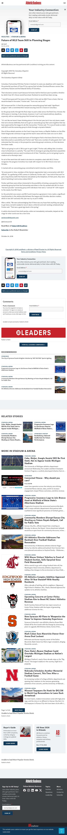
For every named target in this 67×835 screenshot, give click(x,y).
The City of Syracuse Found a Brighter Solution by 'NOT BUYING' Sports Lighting (26, 358)
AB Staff (4, 44)
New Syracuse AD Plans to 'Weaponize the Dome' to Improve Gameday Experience (45, 617)
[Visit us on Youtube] (36, 790)
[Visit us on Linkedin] (32, 790)
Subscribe (5, 230)
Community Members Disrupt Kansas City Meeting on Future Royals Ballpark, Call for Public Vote (26, 379)
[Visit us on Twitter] (40, 790)
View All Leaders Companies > (33, 345)
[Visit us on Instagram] (28, 790)
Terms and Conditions (28, 252)
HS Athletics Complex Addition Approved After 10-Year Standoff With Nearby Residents (45, 579)
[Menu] (2, 3)
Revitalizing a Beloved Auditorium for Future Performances (42, 438)
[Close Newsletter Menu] (65, 9)
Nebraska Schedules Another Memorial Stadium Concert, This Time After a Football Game (43, 673)
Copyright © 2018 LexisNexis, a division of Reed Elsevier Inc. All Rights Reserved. (34, 249)
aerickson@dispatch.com (10, 218)
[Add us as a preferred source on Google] (26, 50)
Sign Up (34, 30)
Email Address (34, 21)
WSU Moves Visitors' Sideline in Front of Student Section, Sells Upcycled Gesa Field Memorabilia (44, 560)
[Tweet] (16, 50)
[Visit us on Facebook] (24, 790)
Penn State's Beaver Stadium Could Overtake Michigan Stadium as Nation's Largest (44, 653)
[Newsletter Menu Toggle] (65, 3)
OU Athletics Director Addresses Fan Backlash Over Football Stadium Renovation (26, 389)
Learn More (10, 743)
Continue (35, 314)
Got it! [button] (61, 831)
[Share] (7, 50)
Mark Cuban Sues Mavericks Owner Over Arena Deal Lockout (44, 635)
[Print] (3, 50)
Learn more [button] (6, 832)
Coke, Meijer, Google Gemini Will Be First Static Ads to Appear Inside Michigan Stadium (11, 426)
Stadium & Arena (18, 37)
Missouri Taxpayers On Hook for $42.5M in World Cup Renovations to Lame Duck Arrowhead (44, 693)
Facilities (5, 37)
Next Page (19, 710)
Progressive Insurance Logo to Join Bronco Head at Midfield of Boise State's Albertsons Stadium (24, 369)
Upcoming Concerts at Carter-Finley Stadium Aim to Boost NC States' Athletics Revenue (45, 599)
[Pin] (21, 50)
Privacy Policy (41, 252)
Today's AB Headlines (19, 226)
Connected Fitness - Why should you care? (42, 479)
